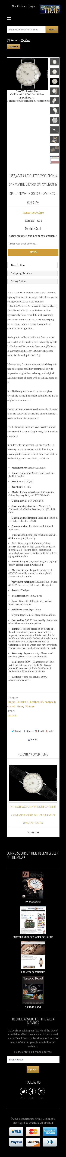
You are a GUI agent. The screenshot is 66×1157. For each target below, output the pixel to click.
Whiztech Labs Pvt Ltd (41, 1123)
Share (30, 731)
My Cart (25, 40)
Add (51, 731)
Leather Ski (36, 702)
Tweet (18, 731)
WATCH (12, 715)
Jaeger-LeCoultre (33, 212)
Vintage (29, 706)
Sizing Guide (18, 281)
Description (18, 265)
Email (34, 739)
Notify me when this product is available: (33, 236)
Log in (32, 6)
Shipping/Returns (21, 273)
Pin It (41, 731)
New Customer (19, 6)
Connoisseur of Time (30, 1119)
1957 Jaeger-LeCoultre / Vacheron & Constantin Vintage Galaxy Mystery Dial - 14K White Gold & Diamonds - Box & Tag (33, 814)
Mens (20, 706)
